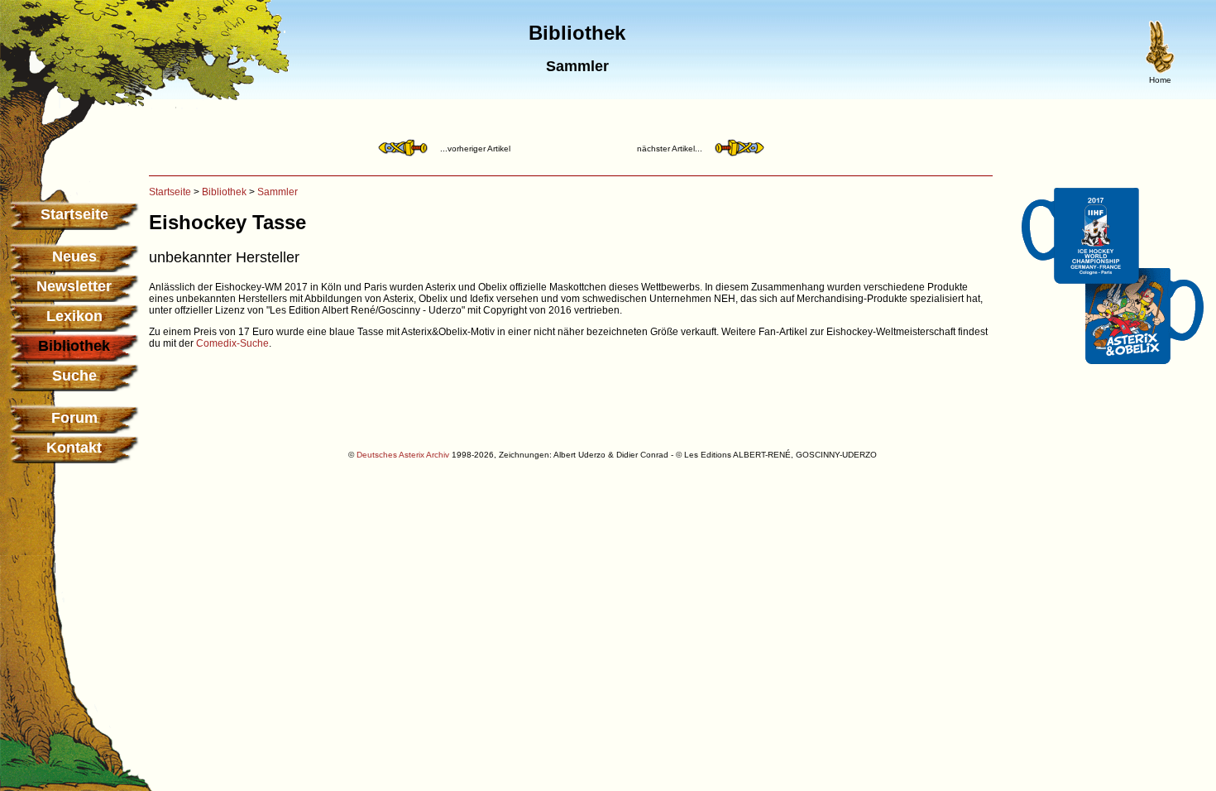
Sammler (277, 192)
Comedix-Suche (232, 343)
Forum (74, 418)
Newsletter (74, 286)
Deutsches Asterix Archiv (403, 454)
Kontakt (74, 447)
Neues (74, 256)
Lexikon (74, 316)
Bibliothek (224, 192)
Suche (74, 375)
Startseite (74, 214)
